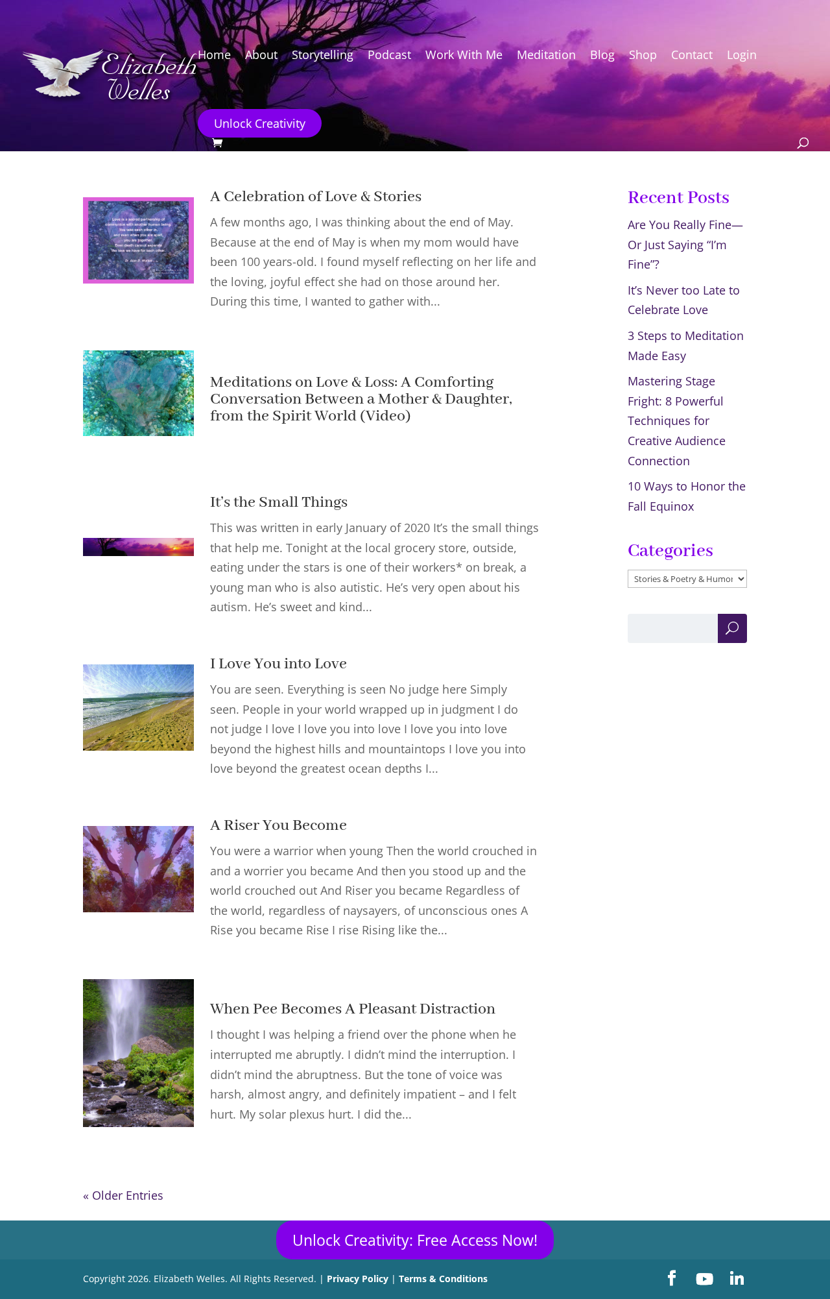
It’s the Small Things (279, 502)
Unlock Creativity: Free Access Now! (415, 1240)
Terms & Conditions (443, 1278)
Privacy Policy (357, 1278)
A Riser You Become (278, 826)
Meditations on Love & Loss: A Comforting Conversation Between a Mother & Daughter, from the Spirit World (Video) (361, 399)
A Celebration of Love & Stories (315, 197)
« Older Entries (123, 1195)
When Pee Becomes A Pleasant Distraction (352, 1009)
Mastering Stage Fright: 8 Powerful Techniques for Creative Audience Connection (677, 420)
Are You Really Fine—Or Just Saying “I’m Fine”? (685, 244)
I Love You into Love (278, 664)
